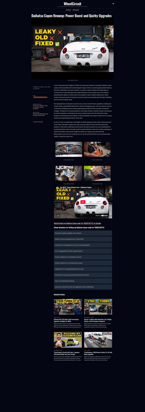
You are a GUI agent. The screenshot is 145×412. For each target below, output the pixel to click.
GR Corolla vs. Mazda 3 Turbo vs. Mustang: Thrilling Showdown (40, 107)
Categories (75, 10)
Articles (68, 10)
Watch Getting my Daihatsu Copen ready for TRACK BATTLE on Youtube (77, 223)
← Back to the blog (38, 122)
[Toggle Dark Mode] (113, 4)
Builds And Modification (40, 97)
